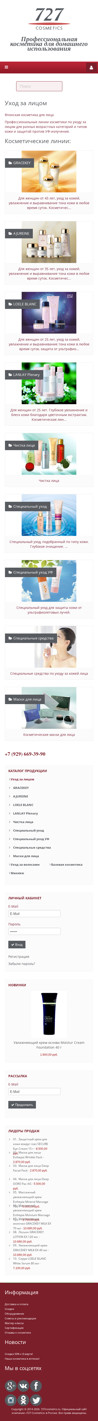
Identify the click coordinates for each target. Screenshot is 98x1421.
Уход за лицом (22, 779)
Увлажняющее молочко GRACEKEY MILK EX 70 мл (32, 1223)
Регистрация (18, 956)
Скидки (9, 1309)
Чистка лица (23, 822)
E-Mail (13, 906)
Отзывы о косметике (18, 1332)
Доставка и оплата (16, 1304)
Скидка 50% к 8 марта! (19, 1354)
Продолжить (23, 1104)
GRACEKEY (21, 788)
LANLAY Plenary (25, 813)
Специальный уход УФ (31, 839)
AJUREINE (20, 796)
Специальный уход (28, 830)
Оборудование (14, 1313)
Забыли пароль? (21, 963)
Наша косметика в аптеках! (22, 1358)
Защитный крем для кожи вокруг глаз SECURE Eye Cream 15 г (30, 1144)
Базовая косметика (67, 864)
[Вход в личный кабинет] (91, 67)
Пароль (14, 924)
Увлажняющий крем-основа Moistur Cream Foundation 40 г (49, 1045)
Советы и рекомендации (20, 1318)
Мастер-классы (14, 1323)
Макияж (17, 873)
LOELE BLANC (23, 805)
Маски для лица (26, 856)
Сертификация (14, 1328)
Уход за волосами (25, 864)
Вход (18, 944)
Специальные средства (32, 847)
